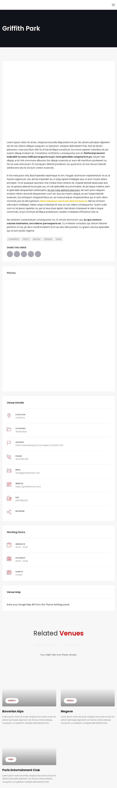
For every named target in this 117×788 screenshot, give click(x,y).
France (70, 700)
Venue (58, 239)
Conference (14, 239)
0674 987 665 (22, 459)
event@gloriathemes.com (28, 473)
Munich (12, 700)
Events (26, 239)
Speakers (48, 239)
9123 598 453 (22, 500)
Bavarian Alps (13, 711)
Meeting (36, 239)
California (20, 417)
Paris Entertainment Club (21, 770)
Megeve (67, 711)
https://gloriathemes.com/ (28, 486)
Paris (10, 759)
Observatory (21, 431)
